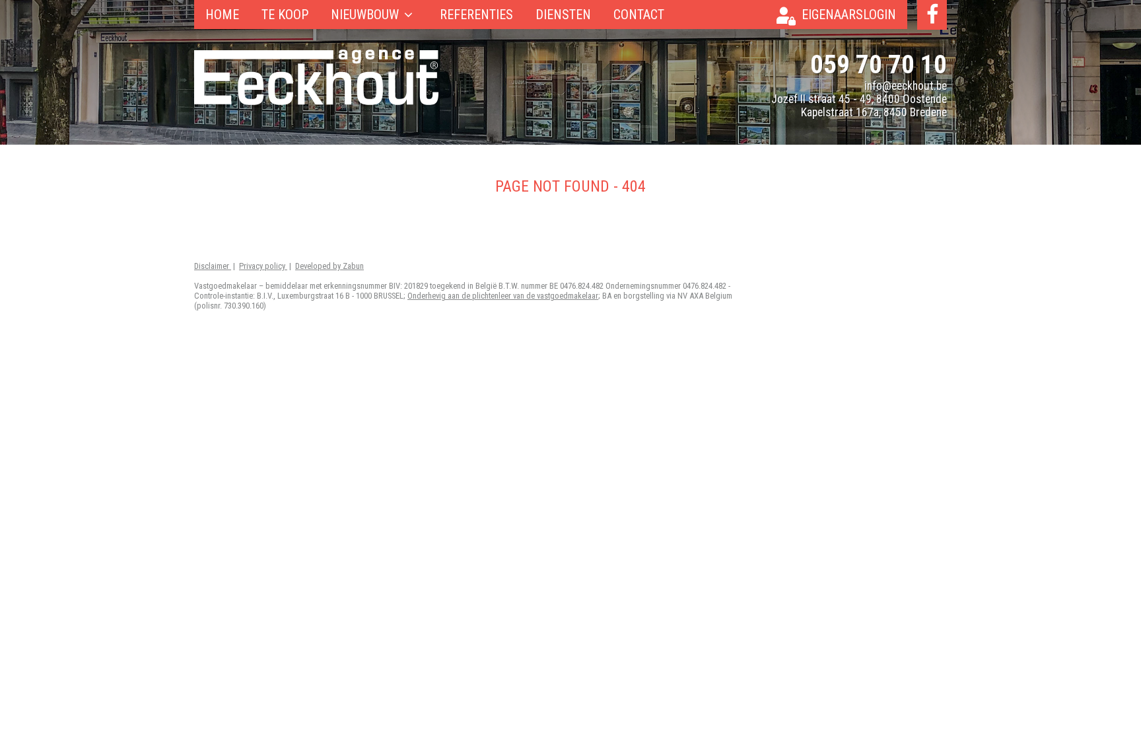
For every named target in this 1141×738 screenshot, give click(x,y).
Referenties (476, 14)
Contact (638, 14)
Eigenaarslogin (849, 14)
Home (222, 14)
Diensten (563, 14)
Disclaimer (212, 266)
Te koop (284, 14)
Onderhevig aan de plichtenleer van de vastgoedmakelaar (502, 296)
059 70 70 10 (878, 64)
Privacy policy (263, 266)
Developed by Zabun (329, 266)
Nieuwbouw (365, 14)
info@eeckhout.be (905, 85)
